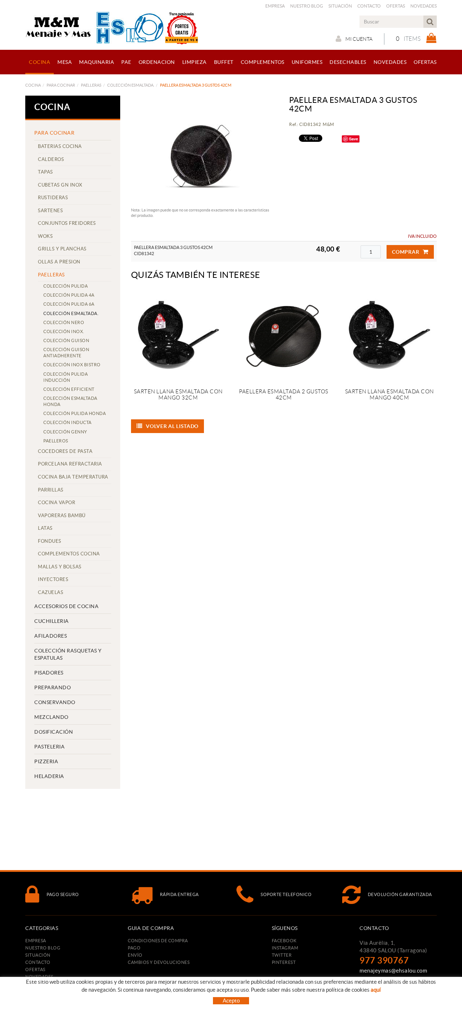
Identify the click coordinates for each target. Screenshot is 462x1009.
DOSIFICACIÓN (53, 732)
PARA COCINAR (61, 85)
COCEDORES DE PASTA (65, 451)
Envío (135, 955)
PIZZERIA (46, 761)
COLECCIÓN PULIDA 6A (69, 304)
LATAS (45, 528)
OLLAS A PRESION (59, 262)
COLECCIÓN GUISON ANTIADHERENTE (66, 352)
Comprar (405, 252)
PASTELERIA (49, 747)
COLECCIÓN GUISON (66, 340)
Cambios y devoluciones (158, 962)
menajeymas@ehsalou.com (393, 970)
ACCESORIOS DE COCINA (66, 606)
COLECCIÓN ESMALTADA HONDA (70, 401)
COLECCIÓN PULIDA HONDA (74, 413)
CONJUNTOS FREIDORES (67, 223)
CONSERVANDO (54, 702)
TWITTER (282, 955)
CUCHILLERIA (51, 621)
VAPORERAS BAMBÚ (62, 515)
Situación (340, 6)
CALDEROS (51, 159)
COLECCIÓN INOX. (63, 331)
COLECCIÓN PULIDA (65, 286)
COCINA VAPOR (56, 502)
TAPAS (45, 172)
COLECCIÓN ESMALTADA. (130, 85)
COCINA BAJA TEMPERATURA (73, 477)
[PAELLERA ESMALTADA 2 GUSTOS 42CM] (283, 336)
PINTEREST (284, 962)
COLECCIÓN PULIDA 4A (69, 295)
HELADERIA (49, 776)
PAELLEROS (55, 440)
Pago (134, 947)
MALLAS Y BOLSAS (60, 566)
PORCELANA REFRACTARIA (70, 464)
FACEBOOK (284, 940)
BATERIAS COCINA (60, 146)
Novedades (423, 6)
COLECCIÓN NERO (63, 322)
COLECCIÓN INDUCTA (67, 422)
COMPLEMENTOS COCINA (69, 553)
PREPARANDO (52, 687)
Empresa (275, 6)
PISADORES (49, 673)
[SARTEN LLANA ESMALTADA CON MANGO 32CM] (178, 336)
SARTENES (50, 210)
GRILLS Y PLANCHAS (62, 249)
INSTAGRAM (285, 947)
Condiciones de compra (158, 940)
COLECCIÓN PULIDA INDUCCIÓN (65, 377)
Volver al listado (172, 426)
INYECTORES (53, 579)
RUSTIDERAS (53, 197)
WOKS (45, 236)
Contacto (369, 6)
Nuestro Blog (306, 6)
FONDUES (49, 541)
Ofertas (395, 6)
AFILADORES (50, 636)
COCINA (33, 85)
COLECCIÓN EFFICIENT (69, 389)
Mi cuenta (358, 39)
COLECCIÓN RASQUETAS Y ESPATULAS (68, 654)
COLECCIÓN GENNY (65, 431)
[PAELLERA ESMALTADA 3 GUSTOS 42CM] (202, 150)
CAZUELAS (50, 592)
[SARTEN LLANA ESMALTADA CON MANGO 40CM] (389, 336)
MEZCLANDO (51, 717)
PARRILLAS (51, 490)
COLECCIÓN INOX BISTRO (72, 364)
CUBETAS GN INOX (60, 185)
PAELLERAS (91, 85)
